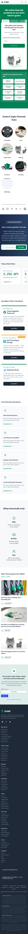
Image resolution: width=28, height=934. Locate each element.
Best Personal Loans (20, 87)
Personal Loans (4, 797)
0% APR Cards (4, 756)
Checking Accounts (5, 770)
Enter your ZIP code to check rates (11, 37)
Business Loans (4, 804)
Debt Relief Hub (4, 729)
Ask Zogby (21, 247)
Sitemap (2, 862)
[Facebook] (10, 722)
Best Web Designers (5, 834)
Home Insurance (4, 784)
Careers (2, 858)
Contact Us (3, 860)
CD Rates (3, 771)
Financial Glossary (4, 845)
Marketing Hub (4, 830)
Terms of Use (5, 885)
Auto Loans (3, 801)
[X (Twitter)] (6, 722)
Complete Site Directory (10, 869)
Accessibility (4, 887)
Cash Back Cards (4, 751)
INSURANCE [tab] (5, 21)
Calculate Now (7, 424)
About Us (3, 853)
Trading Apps (4, 821)
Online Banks (3, 775)
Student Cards (4, 760)
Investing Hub (4, 813)
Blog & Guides (4, 847)
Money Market (4, 773)
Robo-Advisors (4, 817)
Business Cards (4, 758)
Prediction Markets (5, 824)
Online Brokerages (5, 815)
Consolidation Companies (6, 736)
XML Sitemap (23, 887)
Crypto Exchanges (4, 822)
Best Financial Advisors (8, 98)
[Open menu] (25, 2)
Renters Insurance (4, 788)
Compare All (6, 281)
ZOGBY (6, 2)
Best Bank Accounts (19, 92)
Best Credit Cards (20, 81)
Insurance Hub (4, 780)
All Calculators (4, 842)
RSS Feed (14, 888)
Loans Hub (3, 795)
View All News (5, 576)
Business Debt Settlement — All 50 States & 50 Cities (12, 878)
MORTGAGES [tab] (23, 21)
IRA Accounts (3, 819)
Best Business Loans (8, 92)
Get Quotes (14, 45)
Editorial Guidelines (5, 854)
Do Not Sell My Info (22, 885)
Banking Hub (3, 766)
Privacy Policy (13, 885)
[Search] (22, 2)
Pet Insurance (4, 789)
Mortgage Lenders (5, 799)
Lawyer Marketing (4, 836)
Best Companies (4, 731)
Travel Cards (3, 753)
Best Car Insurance (8, 81)
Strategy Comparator (5, 738)
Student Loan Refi (4, 803)
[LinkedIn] (2, 722)
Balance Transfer (4, 754)
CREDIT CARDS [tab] (14, 21)
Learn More (14, 328)
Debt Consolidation (5, 808)
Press (2, 856)
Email (4, 689)
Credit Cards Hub (4, 747)
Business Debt (4, 739)
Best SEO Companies (5, 832)
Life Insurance (4, 786)
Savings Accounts (4, 768)
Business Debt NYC (5, 741)
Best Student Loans (20, 98)
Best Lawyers (4, 732)
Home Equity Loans (5, 806)
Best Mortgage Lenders (8, 87)
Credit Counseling (4, 734)
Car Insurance (4, 782)
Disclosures (11, 887)
